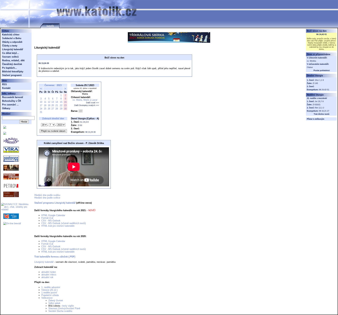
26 (49, 108)
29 (61, 108)
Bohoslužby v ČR (11, 101)
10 (41, 102)
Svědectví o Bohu (11, 38)
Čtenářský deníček (12, 64)
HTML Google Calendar (53, 215)
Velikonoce (46, 298)
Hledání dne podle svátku (47, 195)
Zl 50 (80, 125)
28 (56, 108)
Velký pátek (54, 303)
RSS (4, 84)
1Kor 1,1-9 (319, 80)
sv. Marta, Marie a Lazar (85, 100)
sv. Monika (311, 61)
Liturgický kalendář (44, 262)
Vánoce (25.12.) (49, 290)
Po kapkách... (9, 68)
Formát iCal (47, 218)
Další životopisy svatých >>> (86, 105)
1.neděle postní (49, 292)
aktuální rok (47, 277)
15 (61, 102)
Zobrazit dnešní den (53, 118)
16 (65, 102)
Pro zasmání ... (10, 104)
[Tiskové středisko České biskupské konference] (4, 134)
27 (52, 108)
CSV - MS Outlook (50, 220)
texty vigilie (68, 305)
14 (56, 102)
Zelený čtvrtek (55, 300)
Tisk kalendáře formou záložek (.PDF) (54, 256)
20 (52, 105)
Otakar (310, 67)
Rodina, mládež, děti (13, 60)
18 (45, 105)
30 (65, 108)
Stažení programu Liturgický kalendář (55, 202)
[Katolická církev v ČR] (4, 128)
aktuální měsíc (49, 274)
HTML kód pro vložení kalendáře (57, 226)
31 (41, 112)
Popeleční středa (50, 295)
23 (65, 105)
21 (56, 105)
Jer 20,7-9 (319, 101)
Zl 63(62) (316, 104)
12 (49, 102)
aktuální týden (48, 272)
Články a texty (9, 45)
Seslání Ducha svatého (60, 311)
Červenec (50, 85)
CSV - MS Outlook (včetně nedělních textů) (63, 223)
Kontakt (6, 88)
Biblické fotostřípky (12, 71)
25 (45, 108)
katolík (50, 26)
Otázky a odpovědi (12, 42)
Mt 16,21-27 (324, 111)
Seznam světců (10, 56)
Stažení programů (12, 75)
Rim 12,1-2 (319, 108)
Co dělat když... (10, 53)
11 (45, 102)
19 (49, 105)
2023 (59, 85)
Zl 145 (315, 83)
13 (52, 102)
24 (41, 108)
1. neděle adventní (50, 287)
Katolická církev (10, 34)
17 (41, 105)
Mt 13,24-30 (44, 63)
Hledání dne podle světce (47, 197)
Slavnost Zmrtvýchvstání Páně (64, 308)
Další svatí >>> (92, 103)
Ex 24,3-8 (84, 122)
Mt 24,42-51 (321, 34)
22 (61, 105)
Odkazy (6, 108)
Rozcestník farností (12, 97)
